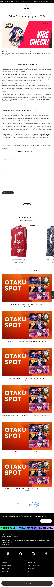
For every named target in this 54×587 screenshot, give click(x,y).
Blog (28, 204)
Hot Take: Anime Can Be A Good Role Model (27, 452)
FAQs (29, 571)
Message (4, 177)
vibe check (24, 13)
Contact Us (31, 568)
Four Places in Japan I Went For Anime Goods (27, 304)
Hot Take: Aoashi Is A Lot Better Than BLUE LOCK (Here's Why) (27, 489)
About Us (4, 562)
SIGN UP (46, 521)
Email (3, 170)
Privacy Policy (25, 196)
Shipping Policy (6, 568)
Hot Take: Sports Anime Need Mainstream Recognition (27, 341)
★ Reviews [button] (52, 294)
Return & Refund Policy (34, 565)
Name (3, 162)
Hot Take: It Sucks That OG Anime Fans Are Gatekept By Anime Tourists (27, 415)
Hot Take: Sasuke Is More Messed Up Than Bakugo (27, 378)
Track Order (5, 571)
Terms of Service (33, 196)
